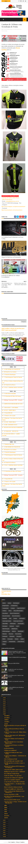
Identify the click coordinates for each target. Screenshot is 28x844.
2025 (4, 699)
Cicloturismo (14, 605)
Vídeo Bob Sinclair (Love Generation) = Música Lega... (14, 742)
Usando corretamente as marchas (16, 681)
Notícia (14, 631)
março (6, 813)
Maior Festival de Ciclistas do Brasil (13, 787)
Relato (16, 639)
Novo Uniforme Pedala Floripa (11, 773)
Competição (5, 608)
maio (5, 809)
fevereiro (6, 815)
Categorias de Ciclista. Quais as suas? (13, 769)
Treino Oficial (21, 641)
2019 (4, 711)
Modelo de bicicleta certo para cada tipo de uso (15, 726)
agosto (6, 723)
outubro (6, 719)
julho (5, 805)
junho (5, 807)
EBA (10, 618)
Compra (13, 608)
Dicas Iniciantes (16, 616)
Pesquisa (19, 636)
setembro (6, 721)
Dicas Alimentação (18, 610)
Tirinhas (4, 641)
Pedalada (5, 636)
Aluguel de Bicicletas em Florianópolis (11, 257)
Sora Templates (11, 842)
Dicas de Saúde (6, 616)
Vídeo (4, 644)
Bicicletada (16, 603)
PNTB (4, 639)
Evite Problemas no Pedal (10, 759)
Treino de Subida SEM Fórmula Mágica (17, 657)
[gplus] (26, 1)
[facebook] (18, 1)
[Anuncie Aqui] (13, 15)
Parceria (11, 634)
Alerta (4, 603)
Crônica (4, 610)
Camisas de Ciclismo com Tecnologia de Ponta (14, 739)
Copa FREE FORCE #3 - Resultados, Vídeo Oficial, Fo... (14, 784)
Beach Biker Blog (5, 594)
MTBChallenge (6, 631)
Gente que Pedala (7, 621)
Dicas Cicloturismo (14, 613)
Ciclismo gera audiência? (10, 750)
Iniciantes (5, 626)
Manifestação (6, 628)
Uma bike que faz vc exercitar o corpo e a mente (14, 763)
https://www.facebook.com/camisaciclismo (11, 210)
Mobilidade (14, 628)
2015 (4, 824)
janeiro (6, 817)
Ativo (2, 592)
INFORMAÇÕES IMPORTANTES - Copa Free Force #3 (14, 797)
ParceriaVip (4, 31)
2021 (4, 707)
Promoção (10, 639)
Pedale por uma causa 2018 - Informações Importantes (14, 736)
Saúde (22, 639)
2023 (4, 703)
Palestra (4, 634)
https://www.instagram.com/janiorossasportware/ (13, 206)
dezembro (7, 715)
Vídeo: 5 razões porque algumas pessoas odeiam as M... (14, 791)
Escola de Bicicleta (6, 591)
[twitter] (23, 1)
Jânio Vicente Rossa (7, 199)
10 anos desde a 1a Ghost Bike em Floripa (14, 781)
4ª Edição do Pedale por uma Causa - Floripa (13, 753)
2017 (4, 820)
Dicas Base (5, 613)
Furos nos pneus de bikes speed (12, 799)
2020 (4, 709)
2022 (4, 705)
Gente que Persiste (18, 621)
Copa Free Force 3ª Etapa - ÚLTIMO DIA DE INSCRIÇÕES (15, 802)
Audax (9, 603)
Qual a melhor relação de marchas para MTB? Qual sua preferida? (12, 329)
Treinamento (12, 641)
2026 (4, 697)
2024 (4, 701)
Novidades (20, 631)
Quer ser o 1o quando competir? (12, 779)
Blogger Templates (20, 842)
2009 (4, 836)
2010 (4, 834)
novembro (7, 717)
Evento (15, 618)
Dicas (10, 610)
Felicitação (22, 618)
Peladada (12, 636)
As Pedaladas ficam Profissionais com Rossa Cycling (12, 237)
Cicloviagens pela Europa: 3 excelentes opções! (14, 745)
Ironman (12, 626)
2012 (4, 830)
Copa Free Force (21, 608)
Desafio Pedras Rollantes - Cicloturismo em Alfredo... (15, 756)
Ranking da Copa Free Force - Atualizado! (14, 771)
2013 (4, 828)
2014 (4, 826)
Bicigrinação (6, 605)
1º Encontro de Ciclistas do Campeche (13, 777)
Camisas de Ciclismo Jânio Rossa (10, 197)
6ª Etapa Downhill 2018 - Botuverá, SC (13, 789)
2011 (4, 832)
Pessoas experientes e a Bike (11, 794)
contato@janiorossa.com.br (12, 201)
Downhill (5, 618)
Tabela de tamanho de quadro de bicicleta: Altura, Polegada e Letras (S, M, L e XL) (17, 653)
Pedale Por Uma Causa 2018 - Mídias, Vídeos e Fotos (15, 732)
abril (5, 811)
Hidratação (12, 623)
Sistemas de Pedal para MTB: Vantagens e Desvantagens (14, 767)
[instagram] (21, 1)
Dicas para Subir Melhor (14, 663)
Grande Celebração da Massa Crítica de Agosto (14, 729)
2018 (4, 714)
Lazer (17, 626)
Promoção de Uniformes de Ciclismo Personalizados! (10, 276)
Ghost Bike (5, 623)
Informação (21, 623)
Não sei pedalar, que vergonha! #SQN (13, 761)
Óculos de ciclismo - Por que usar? (13, 775)
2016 (4, 822)
